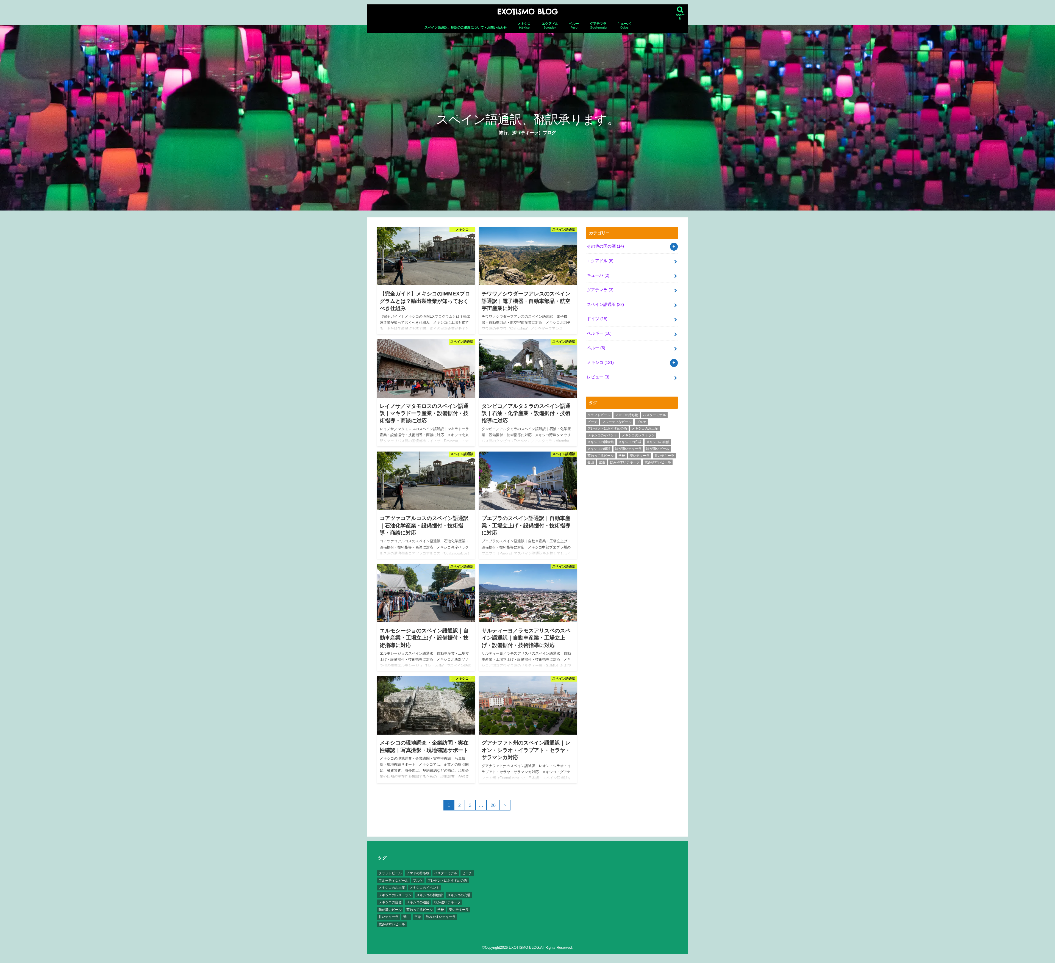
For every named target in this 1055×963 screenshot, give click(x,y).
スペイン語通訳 (605, 304)
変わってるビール (600, 456)
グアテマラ (598, 25)
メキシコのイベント (602, 435)
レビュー (598, 377)
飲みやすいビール (658, 462)
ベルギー (599, 333)
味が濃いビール (657, 449)
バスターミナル (654, 415)
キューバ (624, 25)
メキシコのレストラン (638, 435)
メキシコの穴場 (630, 442)
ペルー (574, 25)
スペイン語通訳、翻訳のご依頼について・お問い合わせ (465, 27)
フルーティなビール (617, 422)
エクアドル (550, 25)
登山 (590, 462)
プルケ (641, 422)
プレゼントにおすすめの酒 (607, 428)
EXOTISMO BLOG (527, 11)
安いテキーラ (639, 456)
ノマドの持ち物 (626, 415)
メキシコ (524, 25)
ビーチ (592, 422)
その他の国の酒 (605, 246)
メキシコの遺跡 (598, 449)
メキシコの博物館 (600, 442)
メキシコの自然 (657, 442)
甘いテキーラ (664, 456)
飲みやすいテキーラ (625, 462)
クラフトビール (598, 415)
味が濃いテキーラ (628, 449)
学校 (621, 456)
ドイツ (597, 319)
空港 (602, 462)
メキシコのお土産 (645, 428)
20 (493, 805)
